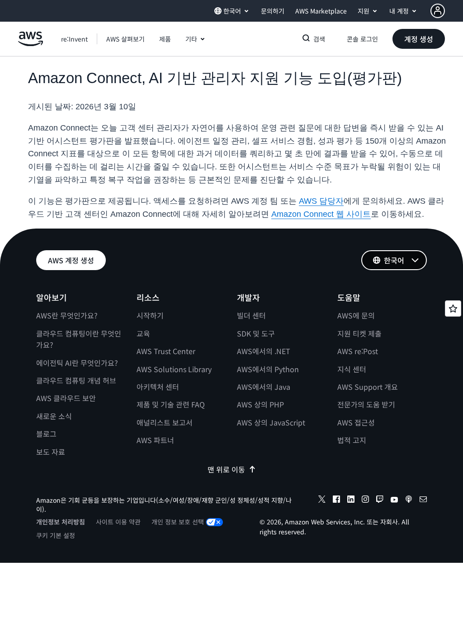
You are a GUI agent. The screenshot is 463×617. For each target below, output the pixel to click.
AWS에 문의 (356, 315)
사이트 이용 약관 (118, 521)
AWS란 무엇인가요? (67, 315)
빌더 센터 (251, 315)
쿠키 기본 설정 (55, 535)
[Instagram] (365, 500)
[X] (322, 500)
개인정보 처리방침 (60, 521)
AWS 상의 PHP (260, 404)
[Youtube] (394, 500)
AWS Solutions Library (174, 369)
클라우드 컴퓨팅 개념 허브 (76, 380)
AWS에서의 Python (268, 369)
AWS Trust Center (166, 351)
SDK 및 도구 (256, 333)
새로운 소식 (54, 416)
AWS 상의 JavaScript (271, 422)
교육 (143, 333)
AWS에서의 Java (263, 386)
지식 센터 (351, 369)
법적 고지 (351, 440)
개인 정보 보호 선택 (177, 521)
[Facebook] (336, 500)
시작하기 (150, 315)
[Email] (423, 500)
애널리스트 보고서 (165, 422)
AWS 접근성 (356, 422)
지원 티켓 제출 (359, 333)
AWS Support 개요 (367, 386)
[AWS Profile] (437, 11)
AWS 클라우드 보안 (66, 398)
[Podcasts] (408, 500)
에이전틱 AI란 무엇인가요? (77, 362)
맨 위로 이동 (226, 469)
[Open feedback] (453, 308)
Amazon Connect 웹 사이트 (321, 214)
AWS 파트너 (155, 440)
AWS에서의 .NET (263, 351)
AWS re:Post (357, 351)
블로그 (46, 433)
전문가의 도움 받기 (366, 404)
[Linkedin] (350, 500)
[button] (125, 39)
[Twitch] (379, 500)
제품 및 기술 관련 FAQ (171, 404)
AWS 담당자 (321, 201)
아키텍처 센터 (158, 386)
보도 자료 (50, 451)
